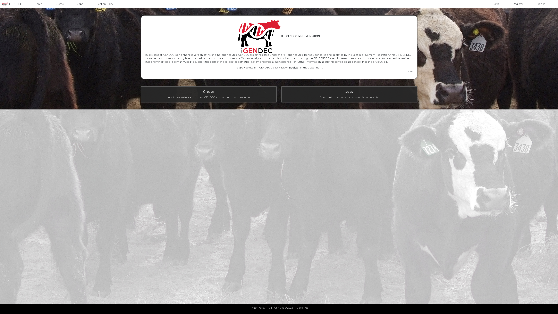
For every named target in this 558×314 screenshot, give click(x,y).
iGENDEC (15, 4)
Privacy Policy (257, 307)
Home (38, 4)
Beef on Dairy (104, 4)
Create (60, 4)
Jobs (80, 4)
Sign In (541, 4)
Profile (495, 4)
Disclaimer (302, 307)
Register (518, 4)
